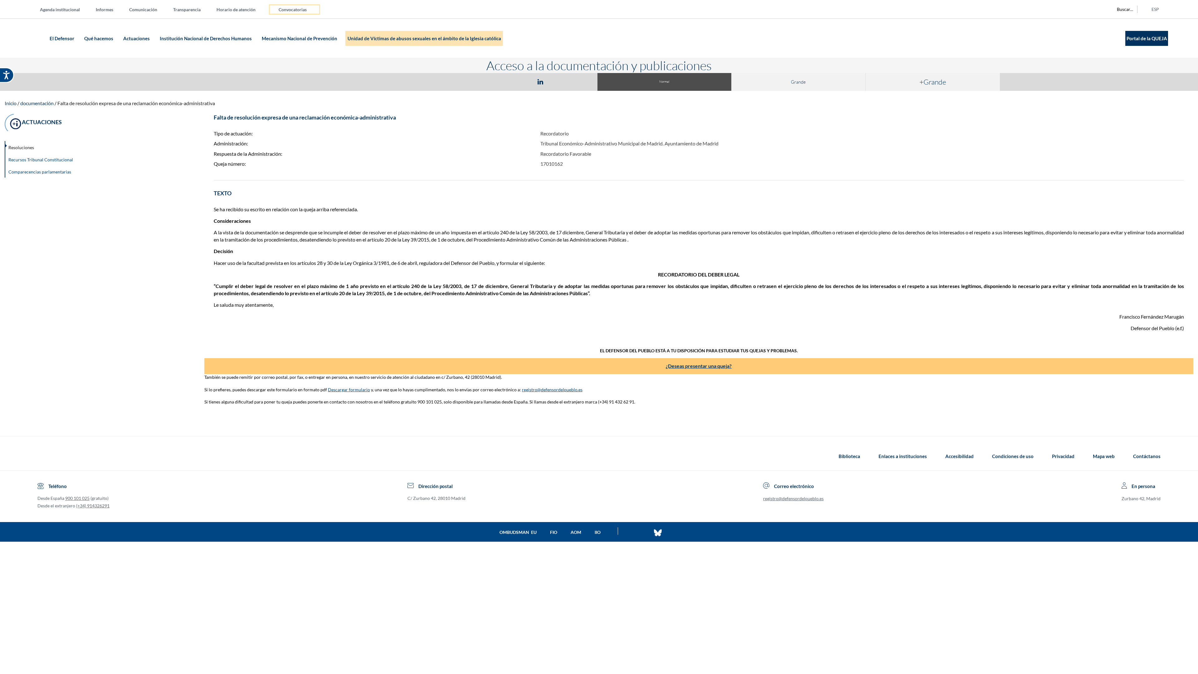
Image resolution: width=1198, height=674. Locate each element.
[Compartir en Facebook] (504, 81)
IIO (598, 532)
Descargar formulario (349, 389)
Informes (104, 9)
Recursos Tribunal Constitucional (40, 159)
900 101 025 (77, 498)
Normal (664, 82)
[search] (1121, 9)
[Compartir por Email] (559, 81)
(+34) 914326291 (93, 505)
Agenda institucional (60, 9)
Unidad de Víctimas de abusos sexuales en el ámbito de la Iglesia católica (424, 38)
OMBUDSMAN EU (518, 532)
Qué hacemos (99, 38)
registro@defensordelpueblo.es (552, 389)
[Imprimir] (578, 81)
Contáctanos (1147, 456)
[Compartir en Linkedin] (540, 81)
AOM (576, 532)
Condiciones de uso (1013, 456)
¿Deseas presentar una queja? (699, 366)
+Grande (932, 81)
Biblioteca (849, 456)
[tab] (504, 81)
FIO (553, 532)
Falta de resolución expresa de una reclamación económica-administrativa (136, 103)
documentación (37, 103)
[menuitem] (64, 9)
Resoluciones (21, 147)
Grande (798, 82)
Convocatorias (293, 9)
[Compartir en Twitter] (522, 81)
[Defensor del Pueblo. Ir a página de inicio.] (35, 38)
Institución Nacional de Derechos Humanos (206, 38)
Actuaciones (137, 38)
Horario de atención (236, 9)
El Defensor (62, 38)
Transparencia (187, 9)
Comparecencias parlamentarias (39, 171)
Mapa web (1104, 456)
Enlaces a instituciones (903, 456)
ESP (1155, 9)
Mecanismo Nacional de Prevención (300, 38)
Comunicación (143, 9)
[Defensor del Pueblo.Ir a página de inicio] (43, 456)
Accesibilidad (959, 456)
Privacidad (1063, 456)
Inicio (11, 103)
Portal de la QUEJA (1147, 38)
